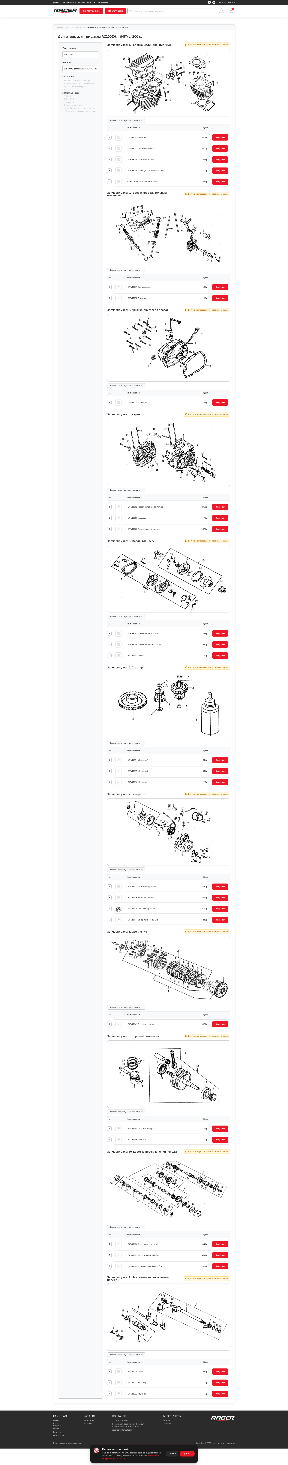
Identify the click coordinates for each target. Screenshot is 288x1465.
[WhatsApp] (209, 2)
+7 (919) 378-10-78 (227, 2)
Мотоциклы (89, 1420)
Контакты (91, 2)
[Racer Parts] (65, 11)
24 (109, 920)
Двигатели (80, 27)
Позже (172, 1453)
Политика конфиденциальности (67, 1443)
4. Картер (66, 90)
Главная (56, 2)
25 (109, 181)
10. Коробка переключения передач (78, 108)
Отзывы (81, 2)
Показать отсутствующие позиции (125, 120)
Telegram (167, 1424)
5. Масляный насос (70, 93)
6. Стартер (67, 96)
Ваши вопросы (69, 2)
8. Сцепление (68, 102)
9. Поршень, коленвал (72, 105)
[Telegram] (213, 2)
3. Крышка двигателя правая (75, 87)
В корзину (220, 137)
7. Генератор (68, 99)
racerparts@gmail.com (122, 1430)
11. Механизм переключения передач (79, 111)
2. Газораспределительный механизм (79, 84)
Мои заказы (103, 2)
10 (109, 644)
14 (109, 655)
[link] (171, 137)
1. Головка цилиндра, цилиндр (76, 81)
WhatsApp (167, 1420)
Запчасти (69, 27)
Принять (187, 1453)
